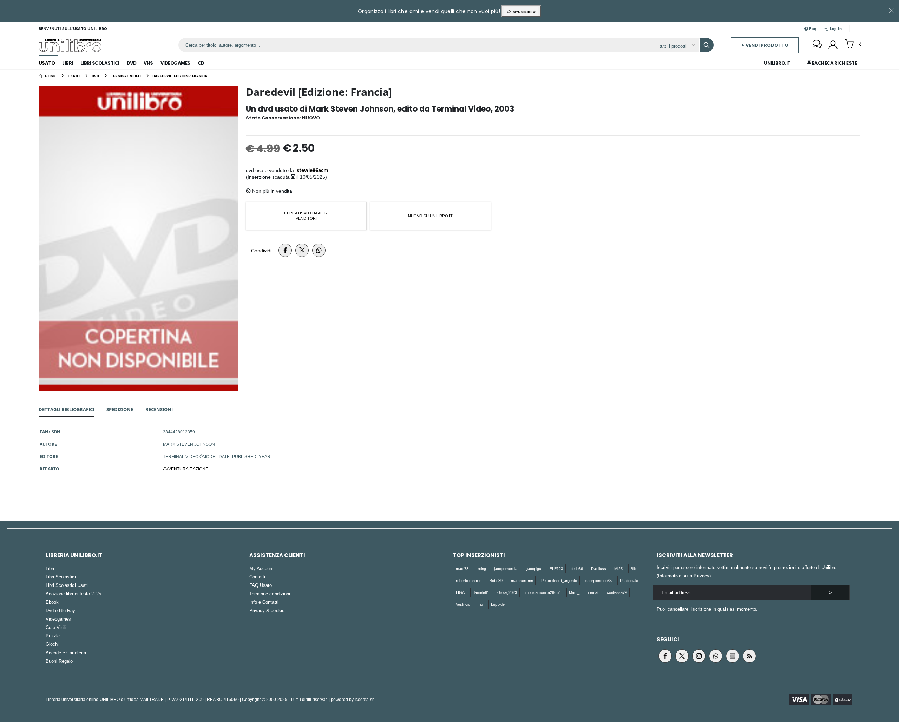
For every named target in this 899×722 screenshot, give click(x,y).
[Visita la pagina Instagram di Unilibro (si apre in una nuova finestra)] (699, 656)
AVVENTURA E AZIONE (185, 468)
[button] (853, 44)
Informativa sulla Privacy (683, 575)
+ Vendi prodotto (764, 45)
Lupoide (497, 604)
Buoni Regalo (59, 661)
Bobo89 (496, 580)
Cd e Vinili (56, 627)
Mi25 (618, 568)
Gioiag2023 (507, 592)
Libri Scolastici (99, 63)
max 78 (462, 568)
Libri (67, 63)
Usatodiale (629, 580)
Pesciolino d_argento (559, 580)
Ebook (52, 602)
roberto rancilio (468, 580)
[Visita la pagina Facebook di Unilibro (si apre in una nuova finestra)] (665, 656)
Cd (201, 63)
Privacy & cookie (266, 610)
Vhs (148, 63)
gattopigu (534, 568)
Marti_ (574, 592)
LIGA (460, 592)
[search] (707, 45)
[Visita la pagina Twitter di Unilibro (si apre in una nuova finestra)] (682, 656)
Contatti (257, 577)
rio (481, 604)
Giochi (52, 644)
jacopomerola (505, 568)
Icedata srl (365, 699)
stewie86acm (312, 170)
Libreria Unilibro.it (74, 555)
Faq (812, 28)
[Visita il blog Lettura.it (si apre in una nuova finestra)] (732, 656)
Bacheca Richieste (834, 63)
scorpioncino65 (598, 580)
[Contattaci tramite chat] (817, 45)
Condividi (261, 250)
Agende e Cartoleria (66, 652)
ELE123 (556, 568)
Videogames (175, 63)
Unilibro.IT (777, 63)
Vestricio (463, 604)
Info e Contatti (263, 602)
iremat (593, 592)
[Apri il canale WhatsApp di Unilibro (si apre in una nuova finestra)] (715, 656)
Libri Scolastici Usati (67, 585)
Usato (47, 63)
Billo (634, 568)
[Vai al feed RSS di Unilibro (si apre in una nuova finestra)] (749, 656)
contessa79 (617, 592)
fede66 (577, 568)
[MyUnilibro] (833, 45)
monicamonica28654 (543, 592)
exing (481, 568)
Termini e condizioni (269, 593)
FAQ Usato (260, 585)
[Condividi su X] (302, 250)
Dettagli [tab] (66, 409)
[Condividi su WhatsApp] (319, 250)
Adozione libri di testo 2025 (73, 593)
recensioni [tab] (159, 409)
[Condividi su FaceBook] (285, 250)
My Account (261, 568)
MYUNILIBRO (523, 11)
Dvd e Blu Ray (61, 610)
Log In (835, 28)
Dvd (132, 63)
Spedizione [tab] (119, 409)
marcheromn (522, 580)
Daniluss (598, 568)
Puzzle (53, 635)
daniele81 (481, 592)
